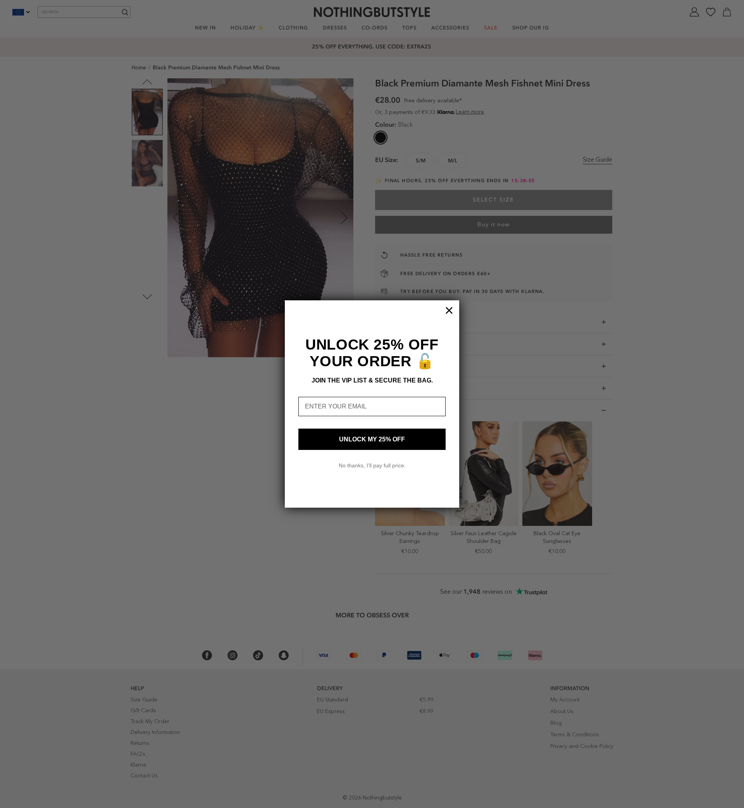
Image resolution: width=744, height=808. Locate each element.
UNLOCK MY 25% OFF (372, 439)
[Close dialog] (449, 310)
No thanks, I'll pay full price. (372, 465)
